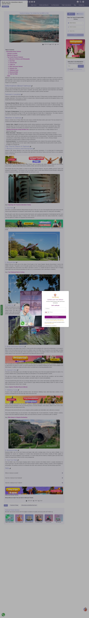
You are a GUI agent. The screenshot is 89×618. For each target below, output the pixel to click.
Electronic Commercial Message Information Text (55, 320)
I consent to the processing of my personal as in (55, 320)
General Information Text (49, 323)
